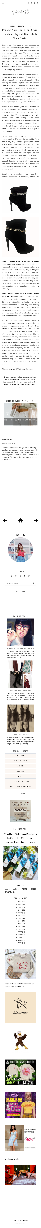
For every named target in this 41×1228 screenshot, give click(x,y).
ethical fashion (20, 781)
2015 (20, 932)
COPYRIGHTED (20, 1224)
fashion (22, 379)
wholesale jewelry (12, 1159)
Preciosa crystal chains (13, 329)
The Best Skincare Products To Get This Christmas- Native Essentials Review (20, 838)
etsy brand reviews (20, 786)
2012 (20, 940)
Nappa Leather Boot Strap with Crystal (20, 261)
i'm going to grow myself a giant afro (20, 648)
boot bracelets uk (12, 377)
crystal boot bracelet (12, 379)
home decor (20, 761)
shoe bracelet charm (16, 384)
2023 (20, 910)
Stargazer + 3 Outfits (20, 734)
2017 (20, 926)
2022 (20, 913)
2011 (20, 943)
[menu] (3, 3)
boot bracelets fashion (27, 377)
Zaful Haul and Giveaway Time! (20, 690)
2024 (20, 907)
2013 (20, 937)
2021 (20, 915)
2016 (20, 929)
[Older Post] (36, 520)
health (20, 776)
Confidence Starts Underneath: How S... (20, 420)
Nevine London (8, 67)
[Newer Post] (5, 520)
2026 (20, 902)
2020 (20, 918)
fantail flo (17, 1220)
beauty (20, 771)
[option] (20, 415)
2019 (20, 921)
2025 (20, 904)
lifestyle (20, 756)
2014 (20, 935)
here (10, 369)
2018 (20, 924)
